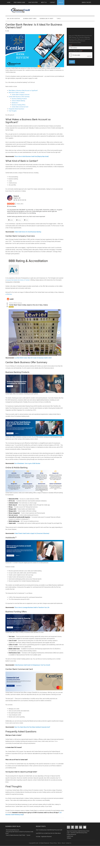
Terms (59, 843)
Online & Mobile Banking (18, 100)
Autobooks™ (15, 102)
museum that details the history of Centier (17, 280)
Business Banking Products (19, 98)
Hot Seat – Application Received (43, 836)
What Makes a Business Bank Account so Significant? (23, 90)
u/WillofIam (8, 294)
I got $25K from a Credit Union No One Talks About (48, 833)
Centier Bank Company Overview (20, 94)
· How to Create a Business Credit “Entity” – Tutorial (17, 835)
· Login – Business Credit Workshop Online (76, 832)
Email (70, 45)
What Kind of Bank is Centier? (17, 92)
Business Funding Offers (18, 105)
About (63, 843)
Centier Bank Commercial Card (20, 107)
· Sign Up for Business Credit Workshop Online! (77, 831)
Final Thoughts (13, 111)
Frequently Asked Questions (16, 109)
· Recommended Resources (12, 830)
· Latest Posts (69, 836)
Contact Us (68, 843)
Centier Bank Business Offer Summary (19, 96)
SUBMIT (72, 62)
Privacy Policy (53, 843)
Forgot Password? (71, 834)
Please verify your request (76, 51)
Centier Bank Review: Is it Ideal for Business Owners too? (33, 26)
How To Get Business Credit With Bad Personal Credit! (49, 830)
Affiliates (69, 838)
